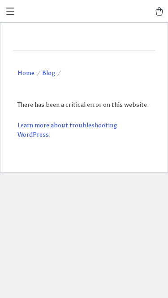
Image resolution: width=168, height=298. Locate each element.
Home (25, 73)
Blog (48, 73)
